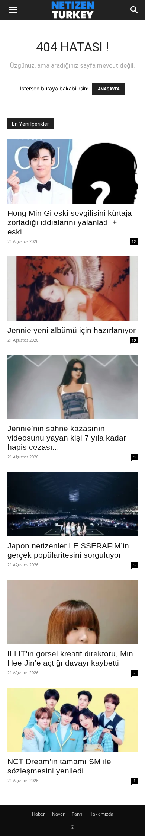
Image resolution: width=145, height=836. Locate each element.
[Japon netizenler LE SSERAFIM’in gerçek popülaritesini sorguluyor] (72, 504)
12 (134, 241)
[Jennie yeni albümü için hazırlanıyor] (72, 288)
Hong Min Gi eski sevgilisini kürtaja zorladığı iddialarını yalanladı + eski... (69, 222)
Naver (58, 814)
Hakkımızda (101, 814)
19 (134, 340)
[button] (13, 10)
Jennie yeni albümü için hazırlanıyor (71, 330)
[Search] (134, 10)
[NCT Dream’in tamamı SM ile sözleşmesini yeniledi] (72, 720)
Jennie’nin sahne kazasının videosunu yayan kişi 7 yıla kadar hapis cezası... (66, 437)
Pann (77, 814)
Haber (38, 814)
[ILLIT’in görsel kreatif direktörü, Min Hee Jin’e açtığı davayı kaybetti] (72, 612)
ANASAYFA (109, 89)
